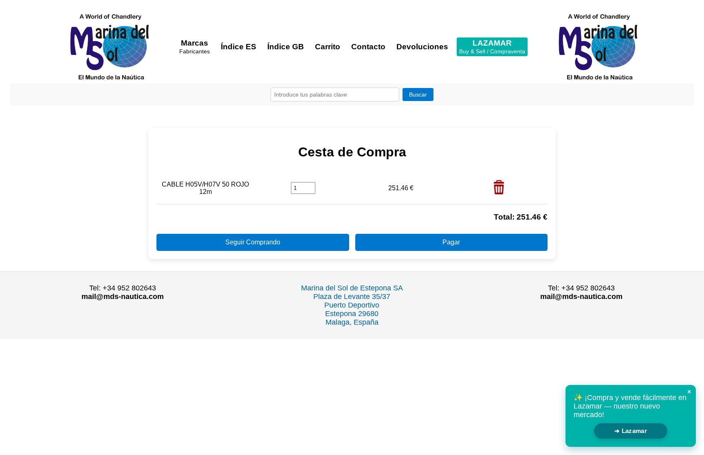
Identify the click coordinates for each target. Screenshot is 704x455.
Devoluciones (422, 46)
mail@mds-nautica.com (122, 296)
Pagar (451, 242)
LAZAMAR (492, 47)
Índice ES (238, 46)
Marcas (194, 47)
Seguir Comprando (252, 242)
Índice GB (285, 46)
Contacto (368, 46)
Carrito (327, 46)
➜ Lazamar (630, 430)
